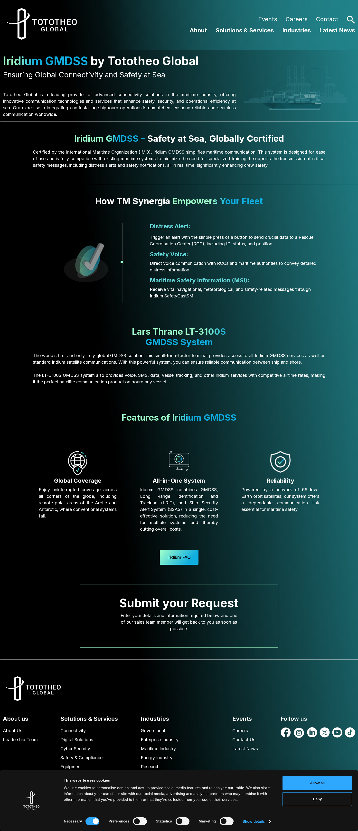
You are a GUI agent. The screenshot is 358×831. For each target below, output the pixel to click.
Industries (296, 30)
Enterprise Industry (160, 739)
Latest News (337, 30)
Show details (254, 821)
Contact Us (243, 739)
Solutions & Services (245, 30)
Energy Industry (156, 757)
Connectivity (73, 730)
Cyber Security (75, 748)
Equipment (71, 766)
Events (267, 19)
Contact (327, 19)
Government (153, 730)
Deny (317, 799)
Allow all (317, 783)
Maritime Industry (158, 748)
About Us (12, 730)
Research (150, 766)
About (198, 30)
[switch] (140, 821)
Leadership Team (20, 739)
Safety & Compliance (81, 757)
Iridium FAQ (179, 557)
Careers (297, 19)
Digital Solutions (76, 739)
